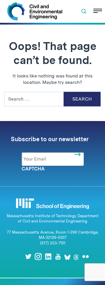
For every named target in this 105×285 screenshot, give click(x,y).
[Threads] (76, 256)
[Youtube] (58, 256)
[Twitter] (28, 256)
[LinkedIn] (48, 256)
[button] (83, 11)
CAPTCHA (33, 169)
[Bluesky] (67, 256)
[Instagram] (38, 256)
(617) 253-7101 (52, 243)
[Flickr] (85, 256)
